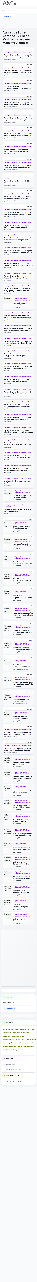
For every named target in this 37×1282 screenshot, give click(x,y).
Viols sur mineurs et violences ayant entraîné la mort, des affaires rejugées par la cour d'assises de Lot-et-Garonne (18, 318)
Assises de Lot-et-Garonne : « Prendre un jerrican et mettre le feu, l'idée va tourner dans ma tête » (18, 120)
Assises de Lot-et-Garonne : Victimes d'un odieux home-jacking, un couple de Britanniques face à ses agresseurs (18, 214)
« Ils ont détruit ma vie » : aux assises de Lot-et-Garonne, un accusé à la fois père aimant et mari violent (18, 73)
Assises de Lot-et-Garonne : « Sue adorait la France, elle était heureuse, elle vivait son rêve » (18, 432)
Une (8, 178)
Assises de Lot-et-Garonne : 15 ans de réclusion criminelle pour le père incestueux (18, 167)
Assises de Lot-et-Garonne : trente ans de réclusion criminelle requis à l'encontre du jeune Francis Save (18, 368)
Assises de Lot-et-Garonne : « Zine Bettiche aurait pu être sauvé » (16, 380)
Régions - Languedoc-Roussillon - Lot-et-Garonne (22, 299)
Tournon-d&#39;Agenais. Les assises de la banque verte (17, 510)
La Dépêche (17, 307)
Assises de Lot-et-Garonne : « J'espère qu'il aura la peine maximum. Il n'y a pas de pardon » (18, 252)
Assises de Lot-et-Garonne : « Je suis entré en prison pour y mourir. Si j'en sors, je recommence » (17, 445)
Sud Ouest (8, 59)
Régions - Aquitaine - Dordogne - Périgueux (19, 478)
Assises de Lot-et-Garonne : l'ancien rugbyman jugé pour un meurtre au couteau (17, 407)
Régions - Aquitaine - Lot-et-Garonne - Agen (19, 52)
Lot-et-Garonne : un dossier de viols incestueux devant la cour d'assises (17, 749)
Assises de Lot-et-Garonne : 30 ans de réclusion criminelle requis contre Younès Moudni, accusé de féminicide (18, 240)
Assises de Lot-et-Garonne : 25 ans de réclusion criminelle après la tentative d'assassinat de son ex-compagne (18, 57)
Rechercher (7, 16)
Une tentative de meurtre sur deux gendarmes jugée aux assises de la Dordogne (17, 483)
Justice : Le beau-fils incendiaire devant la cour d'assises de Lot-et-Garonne (16, 151)
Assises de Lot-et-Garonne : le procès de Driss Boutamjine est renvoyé (17, 469)
